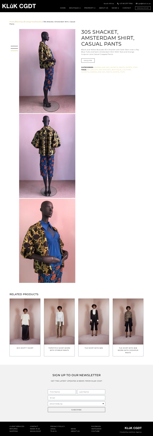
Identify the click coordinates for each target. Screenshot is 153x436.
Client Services (17, 426)
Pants (122, 67)
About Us (75, 431)
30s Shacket (105, 70)
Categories (29, 22)
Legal (53, 429)
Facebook (96, 426)
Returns (14, 429)
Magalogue (35, 431)
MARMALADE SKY (101, 67)
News (73, 429)
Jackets (39, 22)
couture (126, 70)
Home (12, 22)
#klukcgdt (92, 70)
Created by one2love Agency (131, 432)
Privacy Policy (57, 426)
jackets (85, 72)
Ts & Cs (53, 431)
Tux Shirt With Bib (94, 348)
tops (122, 72)
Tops (135, 67)
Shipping (14, 431)
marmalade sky (97, 72)
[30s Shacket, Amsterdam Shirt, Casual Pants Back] (47, 156)
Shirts (129, 67)
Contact (34, 426)
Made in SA (35, 429)
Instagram (96, 429)
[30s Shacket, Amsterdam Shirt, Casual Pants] (47, 71)
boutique (116, 70)
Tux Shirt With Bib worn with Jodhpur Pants (128, 350)
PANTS (109, 72)
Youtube (95, 431)
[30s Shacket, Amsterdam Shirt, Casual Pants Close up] (47, 241)
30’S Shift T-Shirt (25, 348)
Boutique (20, 22)
